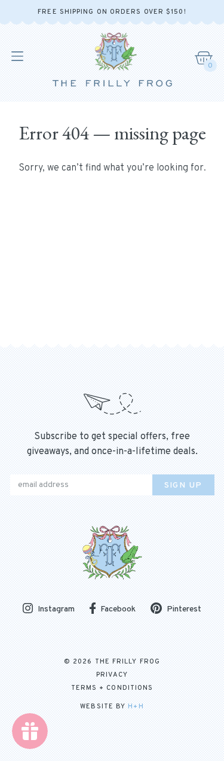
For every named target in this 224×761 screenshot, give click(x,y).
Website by (111, 706)
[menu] (16, 56)
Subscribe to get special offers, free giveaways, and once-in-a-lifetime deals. (112, 444)
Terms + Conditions (112, 688)
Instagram (56, 609)
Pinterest (184, 609)
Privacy (112, 675)
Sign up (183, 485)
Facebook (118, 609)
